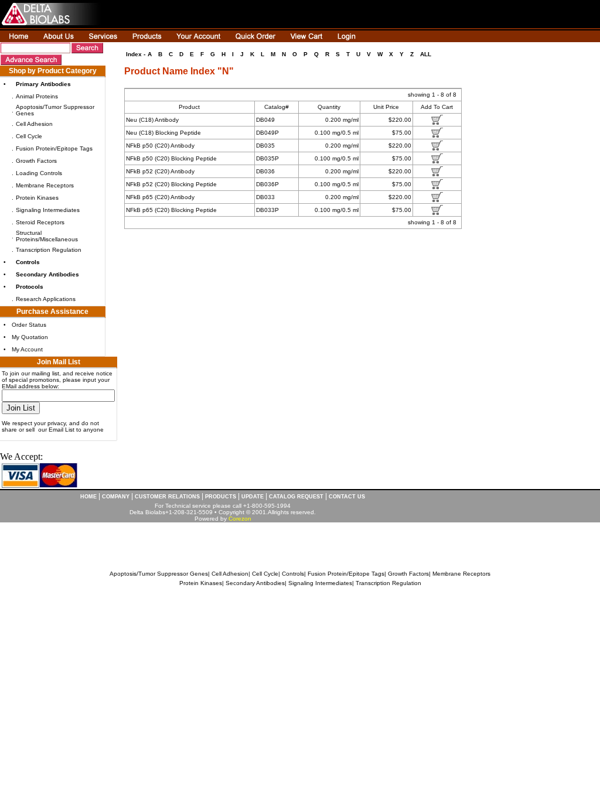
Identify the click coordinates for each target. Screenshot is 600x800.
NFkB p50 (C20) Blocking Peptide (171, 158)
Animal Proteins (37, 96)
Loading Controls (39, 173)
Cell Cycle (29, 136)
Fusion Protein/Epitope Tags (54, 148)
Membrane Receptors (45, 185)
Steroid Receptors (40, 222)
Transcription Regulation (48, 250)
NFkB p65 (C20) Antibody (160, 197)
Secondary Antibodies (255, 583)
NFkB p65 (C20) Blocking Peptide (171, 210)
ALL (425, 54)
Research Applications (46, 299)
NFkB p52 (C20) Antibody (160, 171)
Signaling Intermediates (48, 210)
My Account (27, 349)
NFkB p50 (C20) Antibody (160, 145)
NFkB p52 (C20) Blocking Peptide (171, 184)
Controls (293, 573)
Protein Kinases (37, 197)
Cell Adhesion (34, 124)
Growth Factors (36, 161)
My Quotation (30, 337)
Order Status (29, 325)
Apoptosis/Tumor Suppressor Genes (159, 573)
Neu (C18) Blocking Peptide (163, 132)
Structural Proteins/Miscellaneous (47, 236)
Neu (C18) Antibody (152, 120)
